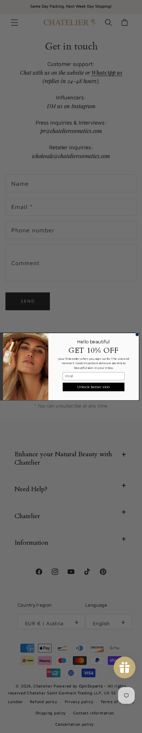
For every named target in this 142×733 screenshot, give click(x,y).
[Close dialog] (137, 334)
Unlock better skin (93, 387)
